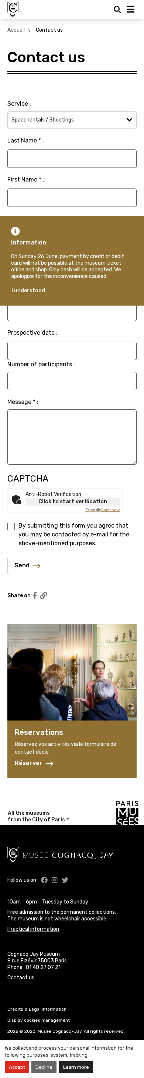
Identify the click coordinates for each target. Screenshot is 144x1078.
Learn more (76, 1067)
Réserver (28, 763)
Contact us (49, 30)
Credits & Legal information (36, 1009)
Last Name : (25, 140)
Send (22, 565)
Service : (19, 103)
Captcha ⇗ (102, 510)
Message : (22, 401)
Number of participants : (41, 364)
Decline (43, 1067)
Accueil (16, 30)
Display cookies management (38, 1020)
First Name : (25, 179)
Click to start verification (72, 502)
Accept (17, 1067)
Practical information (33, 929)
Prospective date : (32, 332)
